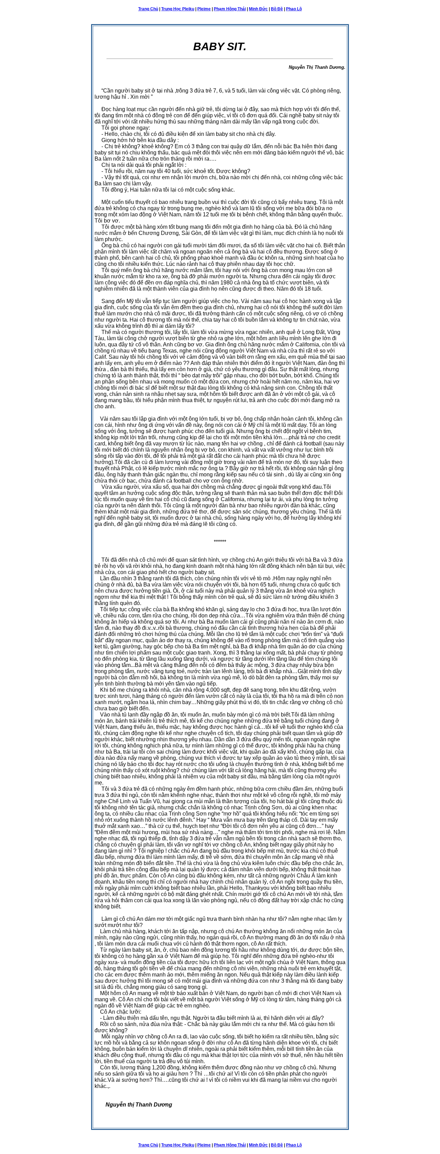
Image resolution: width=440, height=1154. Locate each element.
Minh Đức (258, 9)
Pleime (204, 9)
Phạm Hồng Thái (230, 9)
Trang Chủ (148, 9)
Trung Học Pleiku (177, 9)
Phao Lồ (294, 9)
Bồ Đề (277, 9)
